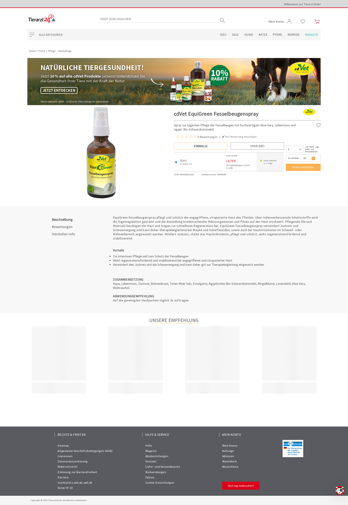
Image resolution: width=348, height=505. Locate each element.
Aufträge (228, 451)
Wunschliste (230, 466)
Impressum (65, 456)
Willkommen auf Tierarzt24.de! (302, 4)
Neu (223, 35)
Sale (235, 35)
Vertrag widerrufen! (241, 485)
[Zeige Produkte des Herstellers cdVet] (309, 117)
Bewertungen (62, 226)
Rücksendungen (155, 472)
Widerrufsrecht (68, 466)
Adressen (228, 456)
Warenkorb (229, 461)
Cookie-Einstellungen (159, 482)
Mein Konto (230, 445)
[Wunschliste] (303, 21)
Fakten (149, 477)
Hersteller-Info (63, 234)
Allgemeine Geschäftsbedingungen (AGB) (85, 451)
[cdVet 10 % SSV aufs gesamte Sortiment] (174, 81)
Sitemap (63, 445)
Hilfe (148, 445)
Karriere (63, 477)
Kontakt (151, 461)
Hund (248, 35)
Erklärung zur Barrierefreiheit (77, 472)
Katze (263, 35)
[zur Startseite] (41, 19)
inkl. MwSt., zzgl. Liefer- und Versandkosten (312, 149)
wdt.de (88, 482)
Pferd (277, 35)
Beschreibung (62, 219)
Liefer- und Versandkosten (162, 466)
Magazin (311, 35)
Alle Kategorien (51, 34)
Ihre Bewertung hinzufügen (241, 136)
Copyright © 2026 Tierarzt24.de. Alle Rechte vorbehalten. (58, 500)
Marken (294, 35)
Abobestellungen (156, 456)
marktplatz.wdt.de (70, 482)
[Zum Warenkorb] (317, 21)
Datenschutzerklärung (73, 461)
